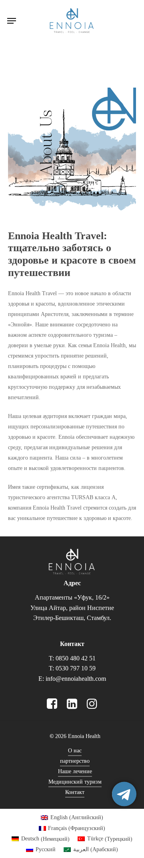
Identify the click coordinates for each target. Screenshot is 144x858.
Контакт (74, 792)
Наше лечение (75, 771)
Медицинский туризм (75, 782)
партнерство (75, 761)
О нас (75, 751)
